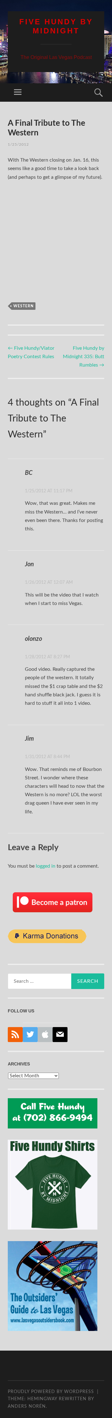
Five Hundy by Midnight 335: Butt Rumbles (83, 357)
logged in (45, 866)
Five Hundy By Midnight (56, 26)
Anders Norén (27, 1406)
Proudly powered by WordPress (51, 1392)
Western (23, 306)
